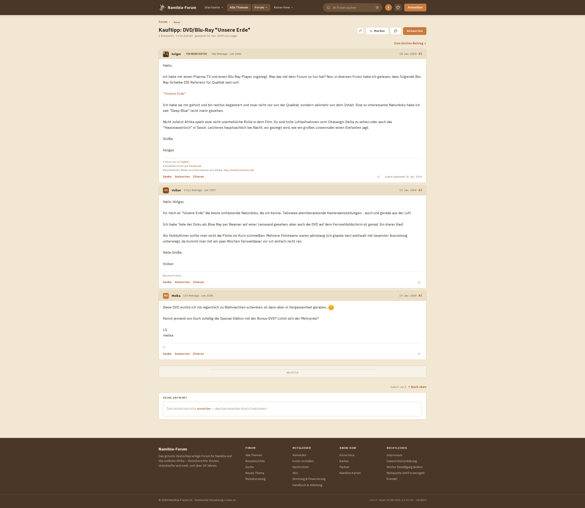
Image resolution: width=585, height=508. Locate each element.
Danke (167, 176)
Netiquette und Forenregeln (406, 473)
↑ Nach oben (417, 387)
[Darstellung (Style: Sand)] (398, 7)
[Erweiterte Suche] (377, 7)
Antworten (415, 31)
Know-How (282, 7)
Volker (176, 190)
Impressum (394, 455)
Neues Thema (254, 473)
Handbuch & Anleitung (307, 485)
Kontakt (392, 479)
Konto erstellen (303, 461)
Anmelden (415, 7)
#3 (420, 295)
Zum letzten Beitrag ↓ (410, 43)
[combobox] (352, 7)
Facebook (195, 166)
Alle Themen (239, 7)
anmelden (204, 409)
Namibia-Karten (350, 473)
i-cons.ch (230, 500)
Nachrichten (300, 467)
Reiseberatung (255, 479)
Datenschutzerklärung (402, 461)
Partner (345, 467)
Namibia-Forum (182, 7)
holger (176, 54)
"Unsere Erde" (174, 93)
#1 (420, 53)
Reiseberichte (255, 461)
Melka (176, 296)
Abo (295, 473)
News (177, 22)
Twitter (184, 161)
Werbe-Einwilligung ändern (405, 467)
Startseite (212, 7)
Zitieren (198, 176)
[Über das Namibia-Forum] (162, 7)
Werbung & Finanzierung (308, 479)
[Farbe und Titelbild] (395, 31)
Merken (377, 31)
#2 (420, 190)
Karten (344, 461)
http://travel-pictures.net (238, 170)
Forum (259, 7)
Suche (249, 467)
